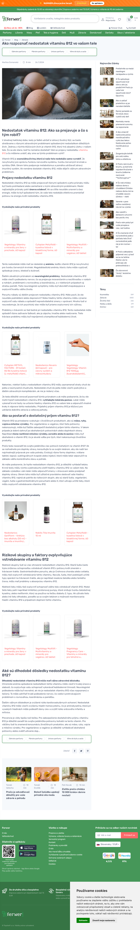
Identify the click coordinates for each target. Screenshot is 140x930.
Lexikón (42, 28)
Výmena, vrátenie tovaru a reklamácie (65, 836)
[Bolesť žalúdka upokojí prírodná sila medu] (46, 774)
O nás (4, 833)
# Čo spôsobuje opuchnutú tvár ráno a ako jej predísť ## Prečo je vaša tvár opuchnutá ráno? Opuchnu (124, 87)
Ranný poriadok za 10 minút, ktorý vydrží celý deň (124, 114)
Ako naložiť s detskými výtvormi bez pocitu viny (124, 215)
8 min (28, 62)
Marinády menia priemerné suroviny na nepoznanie (124, 124)
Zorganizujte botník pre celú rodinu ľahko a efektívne (124, 156)
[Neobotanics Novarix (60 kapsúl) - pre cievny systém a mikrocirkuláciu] (47, 346)
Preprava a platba (56, 833)
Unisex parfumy (57, 51)
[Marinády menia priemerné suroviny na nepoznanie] (107, 124)
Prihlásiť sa (129, 835)
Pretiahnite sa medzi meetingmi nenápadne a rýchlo (125, 71)
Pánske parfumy (38, 51)
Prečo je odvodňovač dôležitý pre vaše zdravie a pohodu (18, 795)
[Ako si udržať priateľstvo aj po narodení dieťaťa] (107, 103)
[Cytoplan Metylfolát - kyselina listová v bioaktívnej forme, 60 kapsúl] (47, 225)
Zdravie (25, 40)
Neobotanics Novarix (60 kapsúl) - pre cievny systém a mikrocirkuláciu (46, 369)
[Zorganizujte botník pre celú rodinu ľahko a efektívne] (107, 156)
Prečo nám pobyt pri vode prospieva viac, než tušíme (124, 225)
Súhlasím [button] (83, 920)
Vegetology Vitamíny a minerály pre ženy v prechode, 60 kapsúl (15, 247)
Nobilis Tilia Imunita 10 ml (45, 534)
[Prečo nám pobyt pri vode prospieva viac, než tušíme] (107, 225)
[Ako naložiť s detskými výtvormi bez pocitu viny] (107, 215)
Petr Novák (67, 785)
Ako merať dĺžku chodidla (59, 852)
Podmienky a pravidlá (58, 845)
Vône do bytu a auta (78, 51)
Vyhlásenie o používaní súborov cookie (65, 855)
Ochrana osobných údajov (60, 858)
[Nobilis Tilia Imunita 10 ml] (47, 513)
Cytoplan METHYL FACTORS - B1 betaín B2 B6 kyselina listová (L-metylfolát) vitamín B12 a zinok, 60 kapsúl (15, 369)
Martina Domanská (10, 62)
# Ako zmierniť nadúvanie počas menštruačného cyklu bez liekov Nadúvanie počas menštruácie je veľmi (123, 140)
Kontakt (132, 28)
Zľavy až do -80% (14, 28)
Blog (31, 28)
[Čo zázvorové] (107, 273)
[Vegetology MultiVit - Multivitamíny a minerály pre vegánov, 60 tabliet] (78, 225)
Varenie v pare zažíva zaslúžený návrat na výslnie (123, 204)
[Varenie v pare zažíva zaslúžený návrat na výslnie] (107, 204)
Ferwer (8, 40)
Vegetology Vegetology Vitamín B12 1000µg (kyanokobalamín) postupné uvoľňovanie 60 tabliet (76, 369)
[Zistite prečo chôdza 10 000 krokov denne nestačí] (74, 774)
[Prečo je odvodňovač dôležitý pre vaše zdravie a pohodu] (18, 774)
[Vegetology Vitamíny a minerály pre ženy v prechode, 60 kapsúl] (15, 225)
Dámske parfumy (19, 51)
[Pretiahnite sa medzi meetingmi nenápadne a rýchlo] (107, 71)
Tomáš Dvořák (37, 786)
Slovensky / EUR (109, 844)
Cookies (52, 864)
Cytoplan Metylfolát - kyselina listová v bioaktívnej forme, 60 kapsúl (46, 248)
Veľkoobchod (59, 28)
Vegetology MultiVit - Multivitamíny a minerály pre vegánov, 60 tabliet (77, 248)
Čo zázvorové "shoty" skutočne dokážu (123, 273)
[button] (28, 847)
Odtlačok (52, 861)
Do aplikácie (97, 3)
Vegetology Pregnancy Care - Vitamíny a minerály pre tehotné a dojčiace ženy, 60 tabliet (77, 653)
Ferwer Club (116, 28)
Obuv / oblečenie (126, 32)
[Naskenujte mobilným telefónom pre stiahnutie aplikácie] (9, 851)
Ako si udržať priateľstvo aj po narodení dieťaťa (123, 103)
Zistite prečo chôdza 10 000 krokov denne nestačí (73, 792)
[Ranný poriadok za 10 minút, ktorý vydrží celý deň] (107, 114)
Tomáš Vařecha (10, 786)
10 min (25, 786)
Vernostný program (57, 839)
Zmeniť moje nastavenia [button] (103, 920)
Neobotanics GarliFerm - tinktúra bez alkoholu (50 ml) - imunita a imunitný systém (15, 537)
